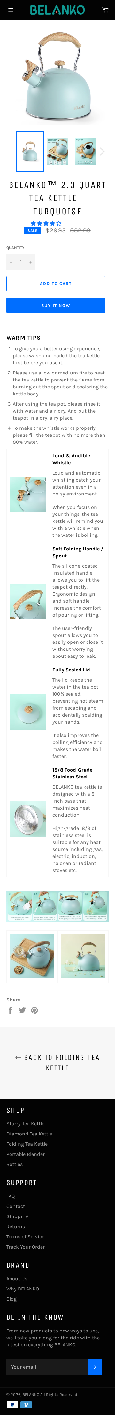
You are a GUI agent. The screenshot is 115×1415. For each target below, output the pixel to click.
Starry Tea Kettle (25, 1124)
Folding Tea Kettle (27, 1144)
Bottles (14, 1164)
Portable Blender (25, 1154)
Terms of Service (25, 1237)
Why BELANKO (22, 1289)
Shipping (17, 1216)
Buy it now (56, 305)
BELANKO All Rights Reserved (49, 1394)
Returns (15, 1226)
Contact (15, 1206)
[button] (47, 223)
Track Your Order (25, 1247)
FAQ (10, 1196)
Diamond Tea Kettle (29, 1134)
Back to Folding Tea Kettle (60, 1062)
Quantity (15, 248)
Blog (11, 1299)
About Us (16, 1279)
